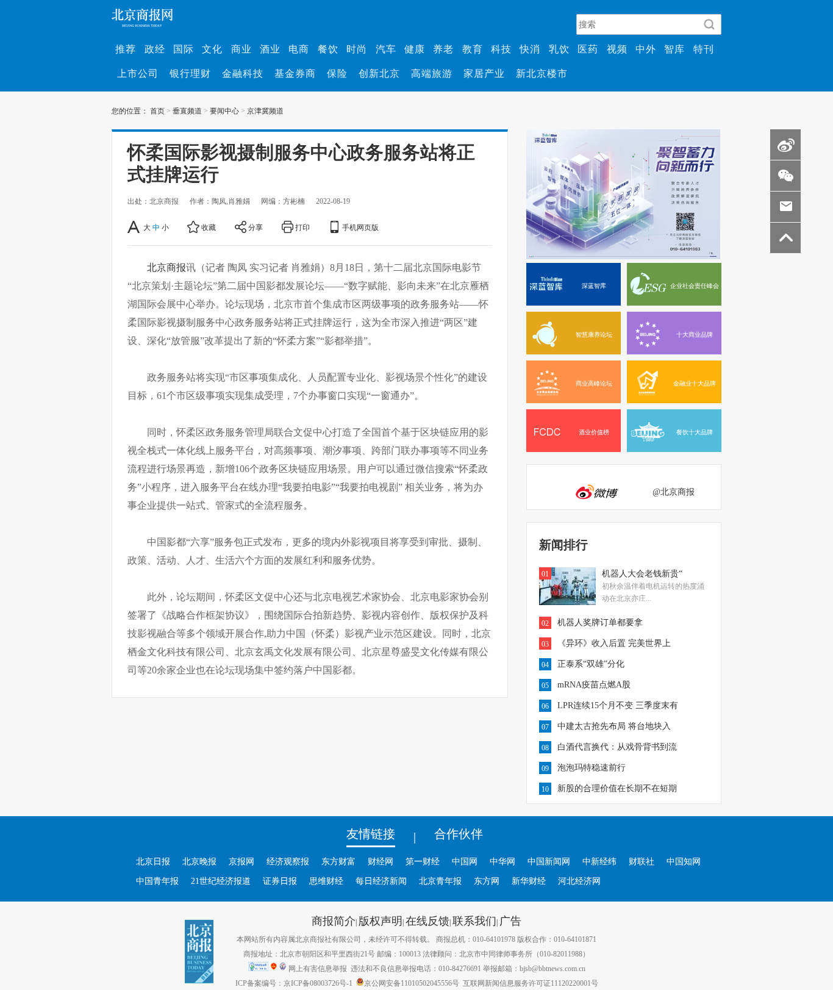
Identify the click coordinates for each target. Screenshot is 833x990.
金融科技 (242, 73)
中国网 (464, 861)
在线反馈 (427, 920)
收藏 (208, 227)
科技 (501, 49)
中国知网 (684, 861)
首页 (157, 110)
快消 (530, 49)
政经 (155, 49)
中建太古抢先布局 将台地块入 (614, 726)
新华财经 (529, 881)
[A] (134, 227)
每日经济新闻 (381, 881)
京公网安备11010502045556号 (411, 982)
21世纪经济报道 (221, 881)
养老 (443, 49)
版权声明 (380, 920)
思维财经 (326, 881)
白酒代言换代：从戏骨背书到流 (617, 746)
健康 (414, 49)
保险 (337, 73)
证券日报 (280, 881)
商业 (241, 49)
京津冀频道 (265, 110)
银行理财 (190, 73)
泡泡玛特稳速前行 (591, 767)
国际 (183, 49)
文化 (212, 49)
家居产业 (484, 73)
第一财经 (423, 861)
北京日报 (153, 861)
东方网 (486, 881)
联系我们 (474, 920)
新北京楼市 (542, 73)
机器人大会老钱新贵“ (642, 573)
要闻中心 (224, 110)
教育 (472, 49)
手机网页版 (360, 227)
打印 (302, 227)
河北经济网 (579, 881)
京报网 (241, 861)
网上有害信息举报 (317, 968)
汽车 (386, 49)
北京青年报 (440, 881)
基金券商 (295, 73)
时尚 (356, 49)
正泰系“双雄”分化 (590, 663)
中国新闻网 (548, 861)
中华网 (502, 861)
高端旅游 (431, 73)
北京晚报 (199, 861)
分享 (255, 227)
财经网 (380, 861)
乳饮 (559, 49)
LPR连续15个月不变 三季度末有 (617, 705)
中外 (645, 49)
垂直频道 (187, 110)
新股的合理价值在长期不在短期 (617, 788)
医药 (587, 49)
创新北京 (379, 73)
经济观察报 (287, 861)
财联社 (641, 861)
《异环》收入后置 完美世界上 (614, 643)
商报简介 (334, 920)
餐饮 (328, 49)
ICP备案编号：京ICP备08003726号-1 (293, 982)
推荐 (125, 49)
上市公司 (138, 73)
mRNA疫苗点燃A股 (594, 684)
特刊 (703, 49)
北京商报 (166, 267)
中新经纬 (599, 861)
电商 (298, 49)
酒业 (270, 49)
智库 (674, 49)
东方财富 (338, 861)
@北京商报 (673, 491)
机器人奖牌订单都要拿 (600, 622)
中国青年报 (157, 881)
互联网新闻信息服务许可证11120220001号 (530, 982)
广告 (510, 920)
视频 (617, 49)
